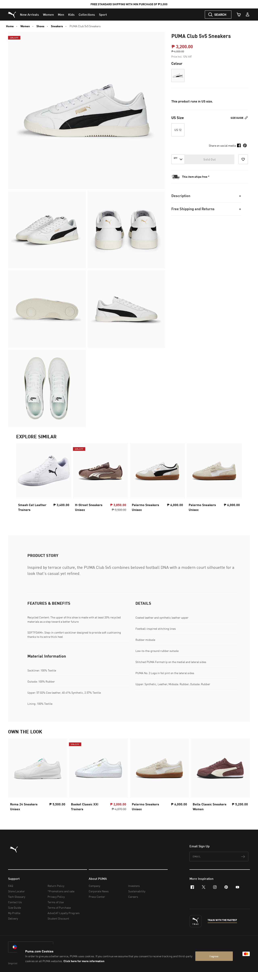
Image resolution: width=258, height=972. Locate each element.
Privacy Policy (56, 896)
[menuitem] (29, 14)
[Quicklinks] (247, 14)
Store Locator (16, 891)
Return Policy (56, 885)
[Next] (235, 481)
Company (94, 885)
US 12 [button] (177, 130)
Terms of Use (56, 902)
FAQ (10, 885)
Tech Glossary (16, 896)
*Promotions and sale (61, 891)
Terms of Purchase (59, 907)
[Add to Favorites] (243, 159)
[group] (43, 481)
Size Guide (237, 117)
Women (25, 26)
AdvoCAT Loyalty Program (64, 913)
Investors (134, 885)
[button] (178, 75)
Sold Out (209, 159)
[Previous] (22, 481)
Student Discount (58, 918)
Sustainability (136, 891)
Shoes (40, 26)
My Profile (14, 913)
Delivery (13, 918)
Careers (133, 896)
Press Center (97, 896)
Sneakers (57, 26)
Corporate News (99, 891)
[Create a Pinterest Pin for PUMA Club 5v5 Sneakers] (245, 145)
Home (10, 26)
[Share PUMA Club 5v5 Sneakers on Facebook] (239, 145)
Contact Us (15, 902)
